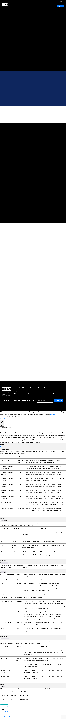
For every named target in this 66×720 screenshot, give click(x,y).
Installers (45, 393)
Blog (52, 387)
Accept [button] (11, 419)
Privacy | (3, 395)
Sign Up (60, 6)
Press (37, 389)
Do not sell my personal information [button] (10, 416)
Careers (37, 391)
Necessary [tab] (3, 444)
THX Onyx (52, 389)
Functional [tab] (3, 518)
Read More (53, 414)
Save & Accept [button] (4, 704)
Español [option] (6, 711)
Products (45, 389)
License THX (22, 389)
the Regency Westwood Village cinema (38, 367)
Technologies (30, 389)
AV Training (16, 391)
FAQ (51, 391)
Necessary (4, 447)
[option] (35, 711)
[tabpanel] (33, 482)
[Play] (17, 102)
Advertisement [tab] (4, 636)
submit (58, 400)
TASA (15, 393)
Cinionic (53, 284)
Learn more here (53, 369)
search (61, 1)
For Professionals (19, 387)
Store (37, 393)
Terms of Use (7, 395)
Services (30, 391)
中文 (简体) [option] (7, 716)
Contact (52, 393)
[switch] (0, 520)
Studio (21, 391)
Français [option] (6, 714)
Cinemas (44, 391)
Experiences (31, 387)
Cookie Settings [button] (4, 419)
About (37, 387)
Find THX (45, 387)
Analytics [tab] (2, 570)
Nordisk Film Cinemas (54, 286)
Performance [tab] (3, 560)
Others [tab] (2, 684)
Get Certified (16, 389)
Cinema (29, 393)
